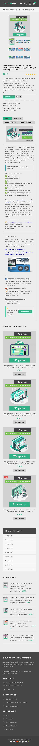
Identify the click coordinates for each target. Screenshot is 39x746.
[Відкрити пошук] (25, 3)
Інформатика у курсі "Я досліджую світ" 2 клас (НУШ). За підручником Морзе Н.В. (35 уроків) (22, 600)
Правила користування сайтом (16, 702)
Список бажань (11, 726)
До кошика (19, 374)
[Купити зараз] (20, 96)
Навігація (21, 3)
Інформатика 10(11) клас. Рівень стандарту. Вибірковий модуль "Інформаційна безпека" (21, 623)
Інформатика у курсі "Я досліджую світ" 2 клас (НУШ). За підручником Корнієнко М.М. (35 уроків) (22, 637)
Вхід (7, 715)
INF (10, 3)
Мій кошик (9, 729)
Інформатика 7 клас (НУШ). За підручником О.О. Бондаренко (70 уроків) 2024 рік (19, 462)
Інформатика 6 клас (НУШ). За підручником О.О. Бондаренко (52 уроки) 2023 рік (19, 414)
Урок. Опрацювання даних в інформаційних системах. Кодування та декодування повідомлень (19, 252)
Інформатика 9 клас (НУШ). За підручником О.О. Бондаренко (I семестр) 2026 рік (19, 510)
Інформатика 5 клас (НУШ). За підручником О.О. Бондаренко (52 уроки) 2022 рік (19, 366)
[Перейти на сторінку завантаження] (19, 265)
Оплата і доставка (12, 706)
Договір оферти (11, 699)
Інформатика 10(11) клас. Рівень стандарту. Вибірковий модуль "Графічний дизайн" (21, 611)
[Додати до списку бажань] (17, 96)
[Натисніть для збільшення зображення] (19, 26)
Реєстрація (9, 719)
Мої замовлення (11, 722)
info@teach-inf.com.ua (15, 685)
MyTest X (16, 303)
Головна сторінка (11, 10)
